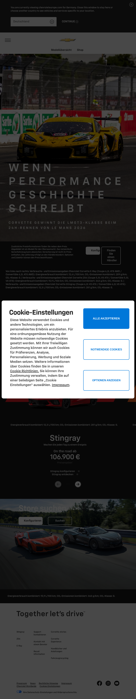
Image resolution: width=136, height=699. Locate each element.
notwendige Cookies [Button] (106, 349)
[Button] (106, 380)
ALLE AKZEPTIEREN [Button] (106, 318)
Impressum (60, 385)
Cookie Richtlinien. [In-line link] (24, 371)
